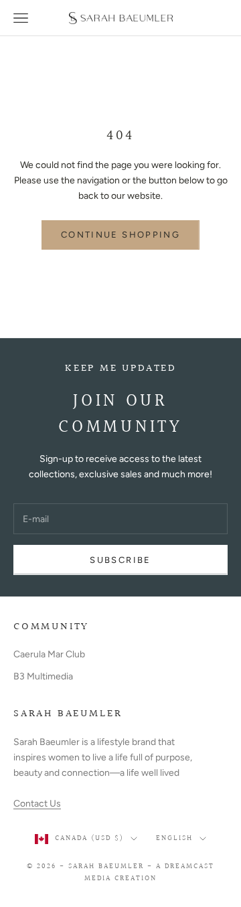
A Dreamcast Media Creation (149, 872)
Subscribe (120, 560)
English (174, 838)
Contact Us (37, 803)
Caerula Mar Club (49, 654)
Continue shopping (120, 235)
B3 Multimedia (43, 676)
